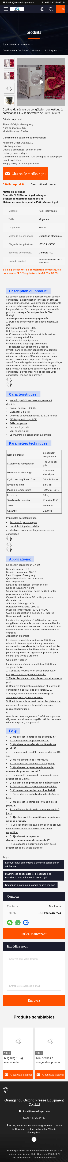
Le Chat (61, 9)
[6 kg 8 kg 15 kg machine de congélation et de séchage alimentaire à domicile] (18, 1041)
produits (25, 44)
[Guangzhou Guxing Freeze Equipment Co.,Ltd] (17, 9)
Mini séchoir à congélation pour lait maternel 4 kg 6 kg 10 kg (49, 1060)
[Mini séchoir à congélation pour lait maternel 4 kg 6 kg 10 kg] (50, 1041)
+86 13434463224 (54, 2)
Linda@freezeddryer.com (20, 2)
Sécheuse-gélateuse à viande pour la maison (30, 885)
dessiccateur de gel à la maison (21, 50)
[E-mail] (26, 922)
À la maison (10, 44)
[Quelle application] (17, 922)
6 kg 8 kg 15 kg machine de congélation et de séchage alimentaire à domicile (18, 1060)
